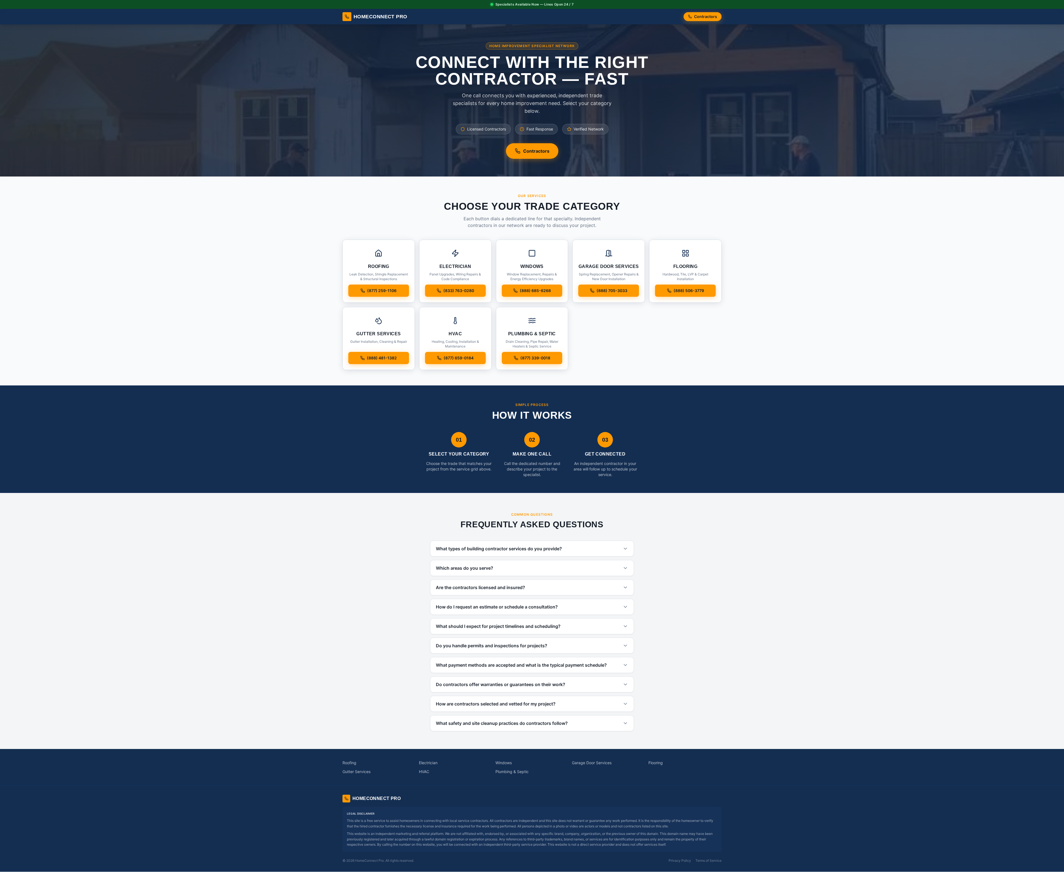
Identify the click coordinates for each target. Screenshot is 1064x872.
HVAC (424, 771)
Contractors (705, 16)
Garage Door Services (592, 762)
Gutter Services (356, 771)
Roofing (349, 762)
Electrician (428, 762)
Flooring (655, 762)
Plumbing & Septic (512, 771)
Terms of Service (708, 860)
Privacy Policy (680, 860)
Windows (503, 762)
